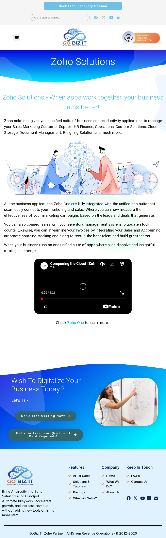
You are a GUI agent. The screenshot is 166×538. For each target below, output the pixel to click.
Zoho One (75, 322)
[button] (16, 37)
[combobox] (60, 17)
